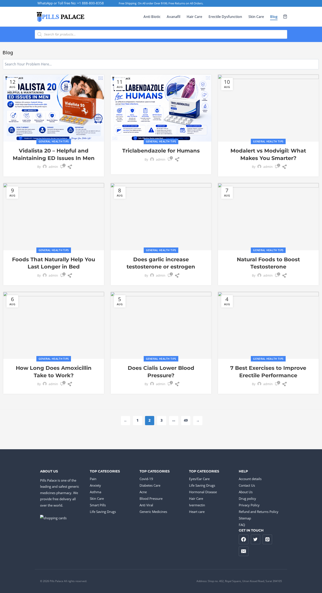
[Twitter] (255, 539)
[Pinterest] (267, 539)
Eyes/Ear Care (199, 479)
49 (187, 420)
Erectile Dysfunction (225, 16)
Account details (250, 479)
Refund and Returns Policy (258, 511)
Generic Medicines (153, 511)
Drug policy (247, 498)
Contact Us (247, 485)
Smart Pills (98, 505)
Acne (143, 492)
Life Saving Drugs (103, 511)
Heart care (197, 511)
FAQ (242, 525)
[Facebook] (243, 539)
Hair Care (194, 16)
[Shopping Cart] (285, 16)
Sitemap (245, 518)
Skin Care (256, 16)
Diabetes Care (150, 485)
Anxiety (95, 485)
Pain (93, 479)
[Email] (243, 551)
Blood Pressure (151, 498)
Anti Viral (146, 505)
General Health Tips (54, 141)
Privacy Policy (249, 505)
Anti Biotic (152, 16)
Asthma (95, 492)
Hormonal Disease (203, 492)
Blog (274, 16)
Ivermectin (197, 505)
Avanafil (173, 16)
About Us (246, 492)
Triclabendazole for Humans (161, 150)
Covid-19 (146, 479)
